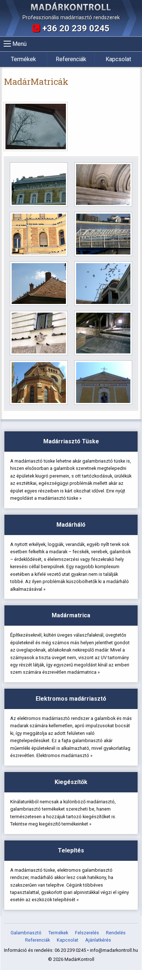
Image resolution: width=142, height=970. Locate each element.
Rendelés (116, 933)
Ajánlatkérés (98, 940)
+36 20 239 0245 (75, 28)
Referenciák (71, 59)
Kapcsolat (118, 59)
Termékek (23, 59)
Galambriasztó (26, 933)
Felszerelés (87, 933)
